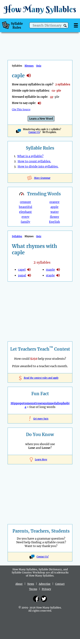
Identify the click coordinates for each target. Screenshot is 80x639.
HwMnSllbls (40, 9)
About (19, 583)
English (54, 222)
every (25, 217)
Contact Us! (43, 556)
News (30, 583)
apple (54, 207)
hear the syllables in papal (29, 275)
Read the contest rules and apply (40, 377)
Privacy (46, 589)
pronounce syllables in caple (39, 103)
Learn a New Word (41, 118)
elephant (25, 212)
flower (54, 217)
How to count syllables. (34, 161)
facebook (36, 599)
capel (22, 269)
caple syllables (29, 75)
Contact (60, 583)
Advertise (44, 583)
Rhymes (29, 65)
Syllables (17, 236)
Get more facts (40, 418)
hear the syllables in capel (29, 269)
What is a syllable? (30, 156)
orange (54, 202)
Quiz (38, 65)
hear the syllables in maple (58, 269)
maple (50, 269)
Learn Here (41, 459)
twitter (44, 599)
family (25, 222)
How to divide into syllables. (38, 166)
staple (50, 275)
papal (22, 275)
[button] (65, 25)
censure (25, 202)
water (54, 212)
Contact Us (34, 132)
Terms (33, 589)
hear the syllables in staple (58, 275)
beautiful (25, 207)
